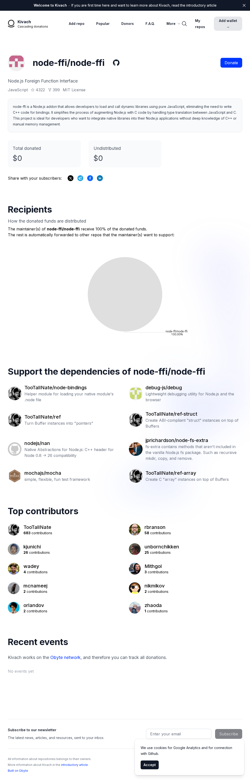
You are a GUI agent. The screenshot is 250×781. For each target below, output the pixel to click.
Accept (150, 765)
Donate (231, 62)
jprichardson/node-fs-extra (177, 440)
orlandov (33, 605)
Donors (127, 23)
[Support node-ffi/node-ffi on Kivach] (90, 178)
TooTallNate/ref (42, 417)
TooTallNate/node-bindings (55, 387)
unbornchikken (162, 547)
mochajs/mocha (42, 473)
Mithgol (153, 566)
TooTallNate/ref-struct (171, 414)
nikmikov (155, 586)
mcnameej (35, 586)
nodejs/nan (37, 443)
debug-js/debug (164, 387)
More (171, 23)
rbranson (155, 527)
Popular (103, 23)
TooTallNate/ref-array (171, 473)
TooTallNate (37, 527)
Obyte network (65, 657)
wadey (31, 566)
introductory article (74, 765)
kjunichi (32, 547)
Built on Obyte (18, 770)
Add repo (76, 23)
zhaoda (153, 605)
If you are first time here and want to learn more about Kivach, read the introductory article (125, 5)
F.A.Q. (150, 23)
